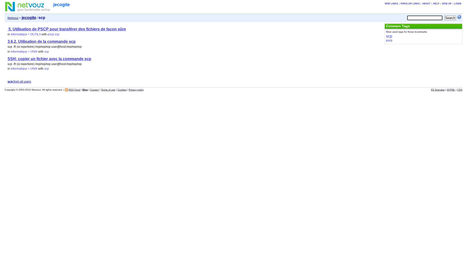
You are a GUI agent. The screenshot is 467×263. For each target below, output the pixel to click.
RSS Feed (74, 89)
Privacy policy (136, 89)
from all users (19, 81)
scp (57, 34)
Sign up (446, 3)
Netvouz (13, 18)
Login (457, 3)
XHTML (451, 89)
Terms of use (108, 89)
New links (391, 3)
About (426, 3)
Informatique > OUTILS (26, 34)
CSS (459, 89)
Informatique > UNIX (24, 51)
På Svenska (438, 89)
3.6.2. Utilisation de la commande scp (42, 41)
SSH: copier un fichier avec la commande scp (49, 59)
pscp (51, 34)
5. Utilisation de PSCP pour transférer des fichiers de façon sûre (67, 29)
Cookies (121, 89)
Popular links (410, 3)
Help (436, 3)
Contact (94, 89)
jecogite (61, 4)
